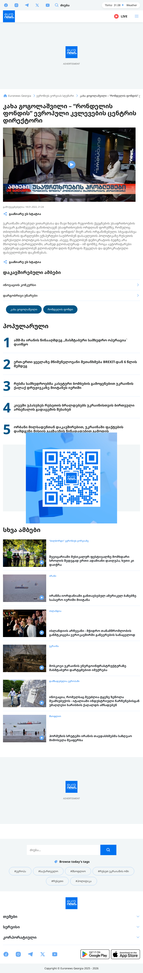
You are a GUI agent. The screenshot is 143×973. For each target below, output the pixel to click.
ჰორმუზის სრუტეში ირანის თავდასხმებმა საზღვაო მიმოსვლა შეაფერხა (90, 738)
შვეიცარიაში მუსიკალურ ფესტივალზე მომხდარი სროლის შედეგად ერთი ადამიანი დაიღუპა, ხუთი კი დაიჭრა (91, 561)
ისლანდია (55, 611)
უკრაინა (54, 646)
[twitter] (37, 5)
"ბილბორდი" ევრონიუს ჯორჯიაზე (69, 540)
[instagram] (16, 5)
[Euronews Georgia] (9, 16)
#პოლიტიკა (84, 881)
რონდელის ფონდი (60, 309)
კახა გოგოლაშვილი (23, 309)
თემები (10, 916)
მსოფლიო (55, 716)
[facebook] (6, 5)
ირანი (52, 575)
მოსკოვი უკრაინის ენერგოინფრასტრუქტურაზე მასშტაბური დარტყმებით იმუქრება (87, 668)
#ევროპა (20, 871)
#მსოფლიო (78, 871)
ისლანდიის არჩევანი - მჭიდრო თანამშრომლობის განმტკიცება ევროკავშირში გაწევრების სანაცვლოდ (92, 633)
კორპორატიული (19, 937)
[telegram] (27, 5)
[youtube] (48, 5)
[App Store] (125, 954)
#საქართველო (48, 871)
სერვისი (11, 926)
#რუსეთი (57, 881)
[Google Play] (94, 954)
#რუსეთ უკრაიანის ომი (113, 871)
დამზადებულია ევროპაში (64, 681)
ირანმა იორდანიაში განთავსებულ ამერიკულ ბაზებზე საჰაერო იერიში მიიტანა (92, 598)
